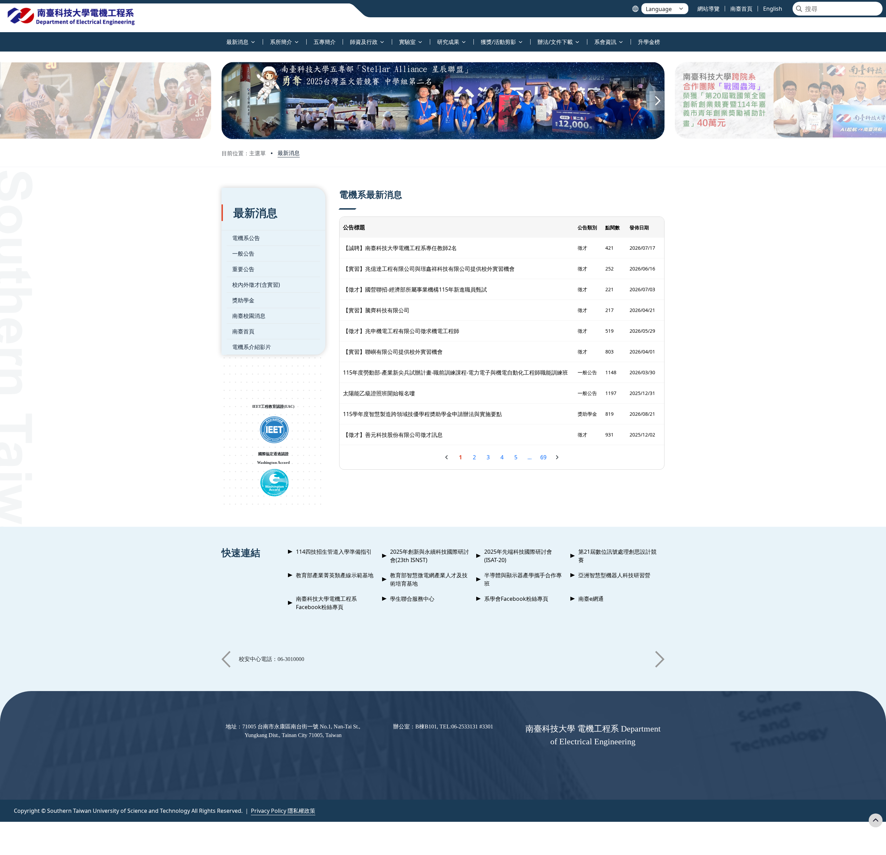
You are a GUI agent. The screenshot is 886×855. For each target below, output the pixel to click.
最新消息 (289, 153)
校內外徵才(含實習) (256, 284)
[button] (229, 101)
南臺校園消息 (248, 316)
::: (1, 38)
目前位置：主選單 (244, 153)
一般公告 (243, 253)
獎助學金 (243, 300)
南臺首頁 (243, 331)
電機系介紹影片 (251, 347)
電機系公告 (246, 238)
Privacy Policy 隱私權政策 (283, 811)
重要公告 (243, 269)
